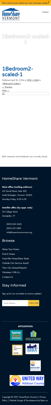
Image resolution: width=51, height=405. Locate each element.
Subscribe (34, 303)
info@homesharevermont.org (19, 232)
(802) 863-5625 (14, 224)
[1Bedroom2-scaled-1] (25, 123)
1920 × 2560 (33, 80)
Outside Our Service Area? (15, 263)
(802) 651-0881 (14, 228)
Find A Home (8, 253)
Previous (7, 86)
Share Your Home (10, 249)
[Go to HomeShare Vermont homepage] (11, 14)
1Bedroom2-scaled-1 (11, 83)
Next (5, 90)
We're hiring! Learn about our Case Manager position (25, 2)
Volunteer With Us (11, 272)
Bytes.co (44, 400)
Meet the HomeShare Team (15, 258)
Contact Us (7, 277)
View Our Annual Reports (14, 267)
